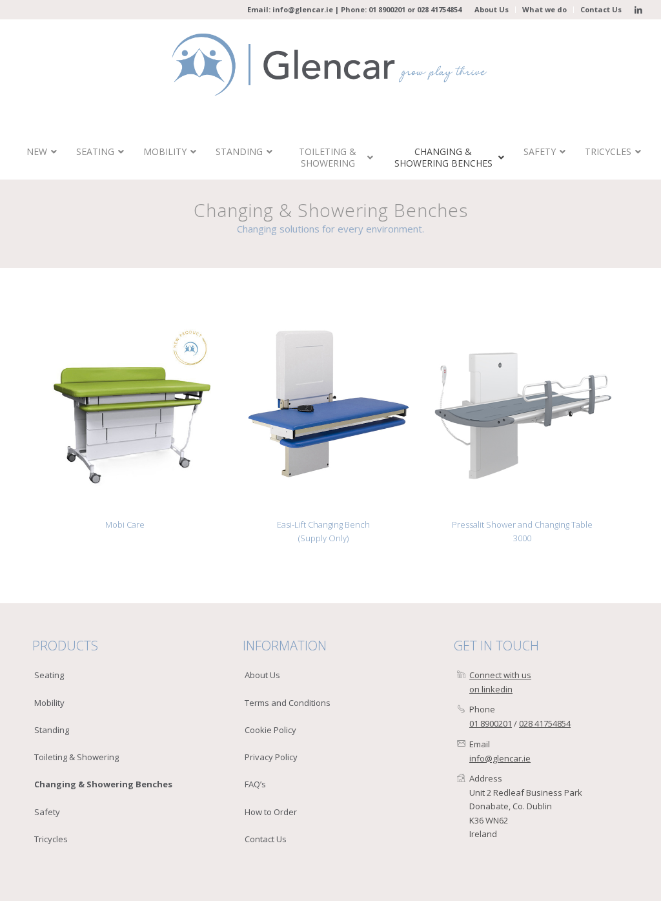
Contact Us (601, 9)
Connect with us (500, 675)
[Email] (461, 744)
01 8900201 (387, 9)
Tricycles (51, 839)
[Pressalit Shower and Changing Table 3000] (522, 413)
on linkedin (491, 689)
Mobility (49, 703)
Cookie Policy (270, 730)
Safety (47, 812)
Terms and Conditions (287, 703)
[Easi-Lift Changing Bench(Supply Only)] (323, 413)
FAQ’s (255, 784)
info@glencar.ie (302, 9)
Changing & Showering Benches (103, 784)
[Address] (461, 778)
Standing (51, 730)
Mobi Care (125, 524)
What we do (544, 9)
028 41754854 (439, 9)
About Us (491, 9)
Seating (49, 675)
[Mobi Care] (125, 413)
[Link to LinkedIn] (638, 9)
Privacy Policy (271, 757)
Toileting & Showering (76, 757)
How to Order (271, 812)
